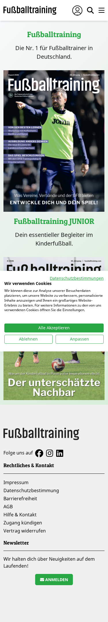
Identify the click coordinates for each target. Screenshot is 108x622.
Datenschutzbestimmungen (77, 278)
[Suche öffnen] (90, 10)
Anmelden (56, 579)
